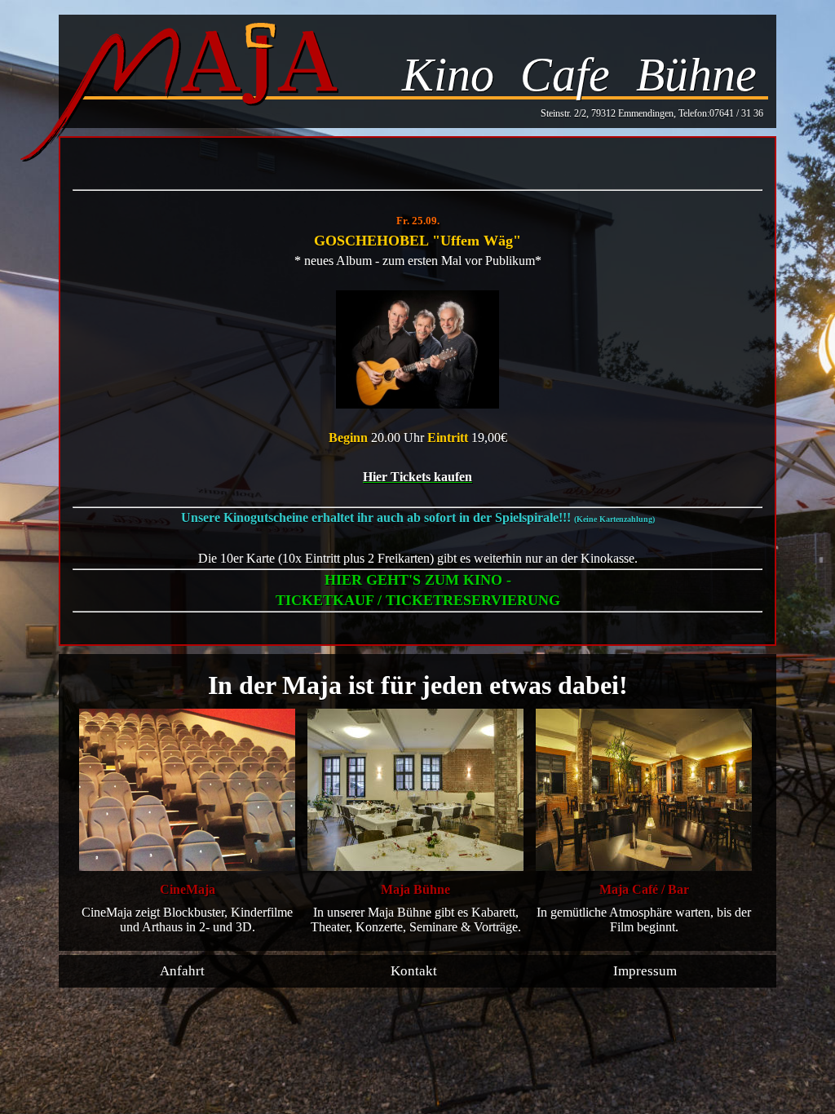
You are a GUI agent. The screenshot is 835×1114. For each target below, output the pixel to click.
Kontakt (414, 971)
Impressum (645, 971)
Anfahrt (182, 971)
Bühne (696, 74)
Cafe (565, 74)
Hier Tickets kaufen (417, 477)
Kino (448, 74)
